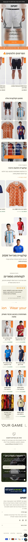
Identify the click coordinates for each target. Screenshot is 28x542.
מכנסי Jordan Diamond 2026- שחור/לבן (19, 87)
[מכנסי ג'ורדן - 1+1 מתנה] (7, 111)
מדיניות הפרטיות (8, 471)
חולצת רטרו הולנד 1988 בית (20, 209)
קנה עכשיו (5, 1)
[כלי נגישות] (25, 539)
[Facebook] (22, 520)
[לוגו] (14, 6)
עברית (25, 530)
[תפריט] (25, 6)
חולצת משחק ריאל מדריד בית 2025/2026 (7, 339)
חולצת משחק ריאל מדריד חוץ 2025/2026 (20, 364)
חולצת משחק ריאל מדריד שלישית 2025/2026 (7, 364)
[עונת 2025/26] (20, 130)
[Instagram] (25, 520)
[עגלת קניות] (2, 6)
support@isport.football (11, 444)
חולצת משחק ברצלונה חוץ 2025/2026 (20, 413)
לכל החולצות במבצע (14, 157)
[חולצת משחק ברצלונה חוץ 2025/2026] (20, 402)
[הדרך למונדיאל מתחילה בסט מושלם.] (7, 407)
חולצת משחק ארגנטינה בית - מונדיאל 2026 (20, 388)
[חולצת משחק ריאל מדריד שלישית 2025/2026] (7, 353)
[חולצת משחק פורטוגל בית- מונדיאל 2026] (20, 328)
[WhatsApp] (19, 520)
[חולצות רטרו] (7, 130)
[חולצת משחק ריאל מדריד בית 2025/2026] (7, 328)
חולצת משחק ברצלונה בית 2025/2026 (7, 388)
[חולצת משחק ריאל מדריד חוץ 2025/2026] (20, 353)
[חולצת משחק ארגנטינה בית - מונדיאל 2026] (20, 378)
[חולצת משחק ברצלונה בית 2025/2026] (7, 378)
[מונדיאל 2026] (20, 111)
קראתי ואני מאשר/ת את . (14, 471)
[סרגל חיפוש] (5, 6)
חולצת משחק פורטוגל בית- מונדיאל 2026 (20, 339)
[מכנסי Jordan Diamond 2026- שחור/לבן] (16, 71)
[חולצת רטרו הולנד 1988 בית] (16, 194)
